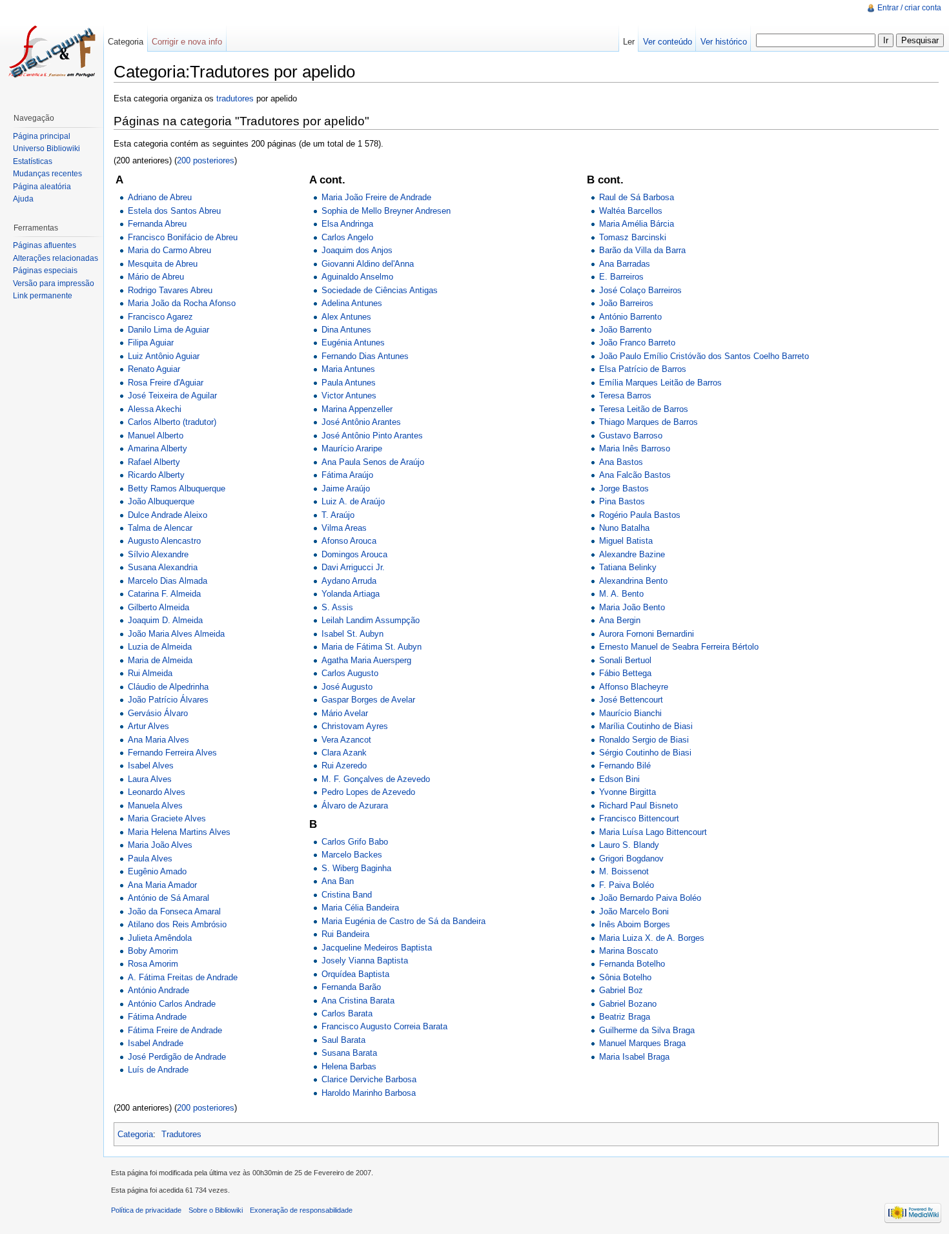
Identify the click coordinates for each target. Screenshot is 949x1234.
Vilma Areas (344, 528)
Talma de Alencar (160, 528)
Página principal (41, 136)
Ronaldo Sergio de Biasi (644, 740)
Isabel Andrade (155, 1043)
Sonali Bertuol (625, 660)
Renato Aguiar (154, 369)
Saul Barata (343, 1040)
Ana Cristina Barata (357, 1000)
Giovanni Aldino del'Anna (367, 264)
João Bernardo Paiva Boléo (650, 898)
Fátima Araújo (347, 475)
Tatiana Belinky (628, 567)
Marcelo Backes (351, 854)
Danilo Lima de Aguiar (168, 329)
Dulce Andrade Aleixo (167, 515)
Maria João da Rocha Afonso (182, 303)
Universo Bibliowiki (46, 148)
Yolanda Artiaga (350, 594)
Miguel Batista (626, 541)
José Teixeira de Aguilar (172, 395)
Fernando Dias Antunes (365, 356)
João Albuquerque (161, 501)
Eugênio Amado (157, 871)
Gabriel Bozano (628, 1004)
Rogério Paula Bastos (639, 515)
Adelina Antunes (351, 303)
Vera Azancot (346, 740)
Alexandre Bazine (632, 554)
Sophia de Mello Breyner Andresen (386, 211)
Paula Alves (150, 858)
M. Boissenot (624, 871)
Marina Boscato (628, 951)
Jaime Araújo (345, 488)
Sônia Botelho (625, 977)
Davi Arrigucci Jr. (353, 567)
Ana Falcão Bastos (635, 475)
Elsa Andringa (347, 224)
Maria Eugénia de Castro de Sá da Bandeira (403, 921)
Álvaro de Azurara (354, 805)
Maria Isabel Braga (634, 1057)
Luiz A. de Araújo (353, 501)
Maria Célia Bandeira (360, 907)
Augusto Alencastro (164, 541)
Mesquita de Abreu (163, 264)
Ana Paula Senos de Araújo (372, 462)
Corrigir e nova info (187, 41)
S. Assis (337, 607)
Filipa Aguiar (151, 342)
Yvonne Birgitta (627, 792)
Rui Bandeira (345, 934)
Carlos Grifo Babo (354, 842)
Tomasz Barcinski (632, 237)
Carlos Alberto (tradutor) (172, 422)
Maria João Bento (632, 607)
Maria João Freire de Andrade (376, 197)
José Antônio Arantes (361, 422)
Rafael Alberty (154, 462)
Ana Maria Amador (162, 885)
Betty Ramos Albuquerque (176, 488)
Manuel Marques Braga (642, 1043)
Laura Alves (150, 779)
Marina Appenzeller (357, 409)
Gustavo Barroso (630, 435)
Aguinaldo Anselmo (357, 277)
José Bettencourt (631, 699)
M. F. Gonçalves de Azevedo (375, 779)
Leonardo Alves (156, 792)
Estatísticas (32, 161)
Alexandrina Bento (633, 581)
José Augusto (346, 687)
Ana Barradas (624, 264)
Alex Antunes (346, 317)
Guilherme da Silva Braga (647, 1030)
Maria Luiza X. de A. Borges (651, 938)
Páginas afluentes (44, 245)
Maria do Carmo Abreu (169, 250)
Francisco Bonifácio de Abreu (183, 237)
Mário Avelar (344, 713)
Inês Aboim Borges (634, 924)
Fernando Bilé (625, 765)
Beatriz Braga (624, 1017)
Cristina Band (346, 895)
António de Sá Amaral (168, 898)
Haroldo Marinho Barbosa (368, 1093)
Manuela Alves (155, 805)
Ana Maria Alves (158, 740)
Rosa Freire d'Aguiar (165, 382)
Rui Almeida (150, 673)
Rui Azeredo (344, 765)
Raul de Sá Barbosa (636, 197)
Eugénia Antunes (353, 342)
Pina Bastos (622, 501)
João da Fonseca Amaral (174, 911)
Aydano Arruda (348, 581)
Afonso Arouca (348, 541)
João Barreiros (626, 303)
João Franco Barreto (637, 342)
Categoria (135, 1134)
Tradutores (181, 1134)
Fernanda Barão (351, 987)
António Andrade (158, 990)
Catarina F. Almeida (164, 594)
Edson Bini (619, 779)
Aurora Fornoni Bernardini (646, 634)
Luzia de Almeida (160, 647)
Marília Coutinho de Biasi (646, 726)
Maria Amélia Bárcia (636, 224)
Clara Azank (344, 752)
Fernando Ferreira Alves (172, 752)
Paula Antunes (348, 382)
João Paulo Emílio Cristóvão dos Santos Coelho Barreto (704, 356)
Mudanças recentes (47, 173)
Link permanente (42, 295)
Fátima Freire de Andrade (175, 1030)
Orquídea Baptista (355, 974)
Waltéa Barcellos (630, 211)
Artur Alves (148, 726)
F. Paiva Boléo (626, 885)
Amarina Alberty (157, 448)
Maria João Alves (160, 845)
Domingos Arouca (354, 554)
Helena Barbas (348, 1066)
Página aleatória (42, 186)
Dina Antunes (346, 329)
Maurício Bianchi (630, 713)
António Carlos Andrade (172, 1004)
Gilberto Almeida (158, 607)
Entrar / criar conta (909, 7)
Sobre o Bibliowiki (216, 1210)
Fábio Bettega (625, 673)
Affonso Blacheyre (633, 687)
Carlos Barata (346, 1013)
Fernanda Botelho (632, 964)
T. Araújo (337, 515)
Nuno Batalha (624, 528)
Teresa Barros (625, 395)
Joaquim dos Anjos (357, 250)
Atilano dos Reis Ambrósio (177, 924)
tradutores (235, 98)
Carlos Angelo (347, 237)
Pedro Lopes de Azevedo (368, 792)
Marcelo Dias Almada (167, 581)
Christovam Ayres (354, 726)
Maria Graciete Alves (167, 818)
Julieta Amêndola (160, 938)
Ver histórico (723, 41)
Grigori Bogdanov (631, 858)
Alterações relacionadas (55, 258)
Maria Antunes (348, 369)
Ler (629, 41)
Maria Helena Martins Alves (179, 832)
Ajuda (23, 198)
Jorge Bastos (624, 488)
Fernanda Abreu (157, 224)
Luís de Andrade (158, 1070)
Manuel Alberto (155, 435)
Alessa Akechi (154, 409)
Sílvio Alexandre (158, 554)
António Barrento (630, 317)
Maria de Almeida (160, 660)
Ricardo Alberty (156, 475)
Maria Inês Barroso (634, 448)
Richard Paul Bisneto (638, 805)
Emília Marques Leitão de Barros (660, 382)
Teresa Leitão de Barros (643, 409)
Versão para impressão (53, 283)
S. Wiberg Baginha (356, 868)
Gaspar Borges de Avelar (368, 699)
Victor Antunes (348, 395)
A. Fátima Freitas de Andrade (183, 977)
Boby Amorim (153, 951)
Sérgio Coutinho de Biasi (645, 752)
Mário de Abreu (156, 277)
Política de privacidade (146, 1210)
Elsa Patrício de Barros (642, 369)
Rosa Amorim (153, 964)
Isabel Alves (151, 765)
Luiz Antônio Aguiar (163, 356)
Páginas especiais (45, 270)
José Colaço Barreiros (640, 290)
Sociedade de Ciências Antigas (379, 290)
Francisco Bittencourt (639, 818)
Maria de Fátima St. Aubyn (371, 647)
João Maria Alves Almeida (176, 634)
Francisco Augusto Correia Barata (384, 1026)
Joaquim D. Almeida (165, 620)
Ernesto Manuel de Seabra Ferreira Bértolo (679, 647)
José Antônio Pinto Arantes (372, 435)
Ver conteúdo (667, 41)
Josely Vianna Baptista (364, 960)
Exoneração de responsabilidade (301, 1210)
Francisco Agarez (160, 317)
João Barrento (625, 329)
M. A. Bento (621, 594)
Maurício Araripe (351, 448)
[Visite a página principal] (51, 51)
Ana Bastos (621, 462)
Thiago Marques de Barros (648, 422)
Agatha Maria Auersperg (366, 660)
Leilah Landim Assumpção (370, 620)
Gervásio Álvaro (158, 713)
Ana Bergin (619, 620)
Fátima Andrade (157, 1017)
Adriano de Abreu (160, 197)
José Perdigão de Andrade (177, 1057)
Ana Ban (337, 881)
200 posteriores (205, 160)
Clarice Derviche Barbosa (368, 1079)
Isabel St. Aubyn (352, 634)
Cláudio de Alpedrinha (168, 687)
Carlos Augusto (349, 673)
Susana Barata (349, 1053)
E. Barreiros (621, 277)
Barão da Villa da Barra (642, 250)
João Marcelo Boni (634, 911)
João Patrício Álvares (168, 699)
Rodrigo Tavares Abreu (170, 290)
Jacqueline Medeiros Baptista (376, 947)
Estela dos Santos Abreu (174, 211)
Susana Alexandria (163, 567)
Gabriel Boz (621, 990)
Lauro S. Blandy (629, 845)
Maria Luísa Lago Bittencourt (653, 832)
